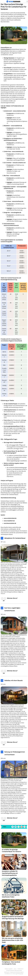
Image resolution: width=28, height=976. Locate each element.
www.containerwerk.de (19, 111)
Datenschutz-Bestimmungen (16, 972)
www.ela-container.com (19, 162)
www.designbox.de (16, 212)
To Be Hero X (20, 968)
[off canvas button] (2, 1)
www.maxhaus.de (15, 175)
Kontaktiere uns (8, 973)
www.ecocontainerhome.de (11, 225)
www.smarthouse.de (17, 201)
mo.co (15, 968)
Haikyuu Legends (9, 968)
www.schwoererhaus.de (10, 140)
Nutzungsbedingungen (18, 973)
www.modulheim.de (16, 125)
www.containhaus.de (17, 151)
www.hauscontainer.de (10, 523)
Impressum (6, 972)
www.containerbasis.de (10, 518)
